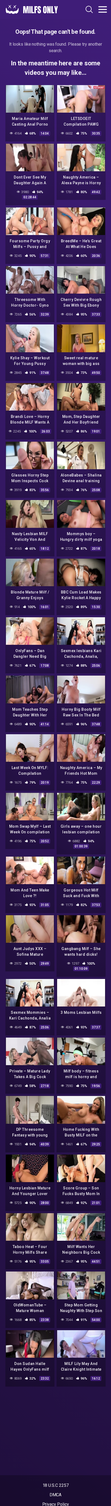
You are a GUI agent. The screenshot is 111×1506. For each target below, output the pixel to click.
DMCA (56, 1494)
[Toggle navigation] (102, 9)
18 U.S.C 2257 (56, 1485)
